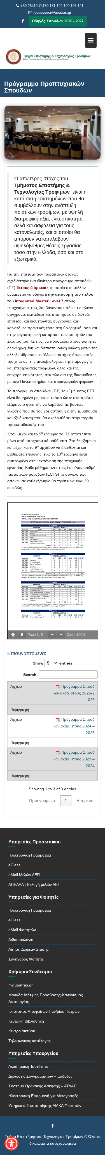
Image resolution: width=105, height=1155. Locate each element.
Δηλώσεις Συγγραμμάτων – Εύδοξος (40, 1076)
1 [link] (66, 800)
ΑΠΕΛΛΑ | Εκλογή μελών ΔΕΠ (34, 884)
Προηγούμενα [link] (42, 800)
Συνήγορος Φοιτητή (25, 959)
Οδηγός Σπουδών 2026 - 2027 (57, 21)
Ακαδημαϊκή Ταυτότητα (28, 1066)
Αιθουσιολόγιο (20, 939)
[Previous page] (13, 635)
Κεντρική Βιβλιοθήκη (26, 1021)
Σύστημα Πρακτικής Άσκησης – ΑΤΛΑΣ (42, 1086)
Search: (30, 674)
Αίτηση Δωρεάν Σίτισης (28, 949)
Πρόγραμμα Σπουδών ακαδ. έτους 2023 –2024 (74, 759)
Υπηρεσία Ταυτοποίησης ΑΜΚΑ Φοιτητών (44, 1105)
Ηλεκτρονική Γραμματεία (29, 855)
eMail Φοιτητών (22, 930)
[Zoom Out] (52, 635)
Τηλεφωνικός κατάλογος (29, 1040)
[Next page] (22, 635)
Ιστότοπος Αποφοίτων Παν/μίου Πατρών (44, 1011)
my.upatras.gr (20, 985)
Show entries (53, 663)
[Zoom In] (61, 635)
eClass (14, 865)
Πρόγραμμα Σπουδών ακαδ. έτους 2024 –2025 (74, 726)
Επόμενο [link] (84, 800)
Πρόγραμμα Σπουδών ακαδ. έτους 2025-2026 (74, 693)
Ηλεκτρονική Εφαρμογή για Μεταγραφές (43, 1096)
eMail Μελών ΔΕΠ (24, 874)
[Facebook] (22, 21)
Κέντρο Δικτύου (21, 1031)
